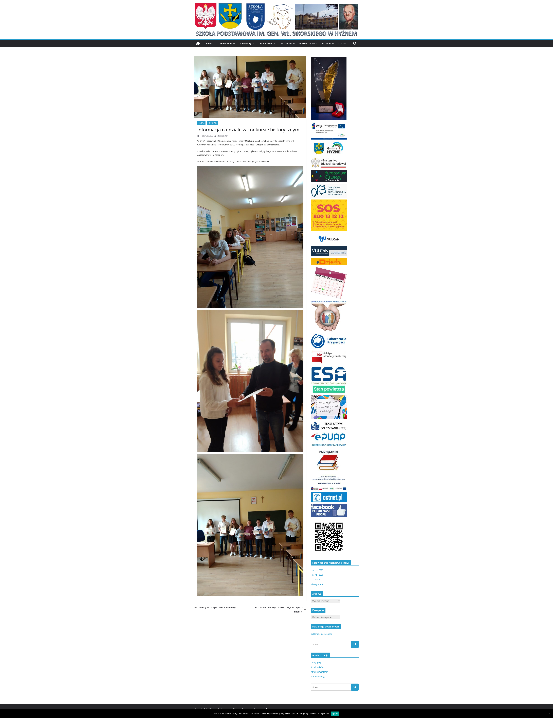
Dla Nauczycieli (307, 43)
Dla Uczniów (286, 43)
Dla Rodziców (265, 43)
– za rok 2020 (317, 574)
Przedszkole (226, 43)
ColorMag (258, 709)
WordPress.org (317, 676)
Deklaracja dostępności (322, 634)
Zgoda (335, 713)
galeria (201, 123)
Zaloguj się (316, 662)
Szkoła (209, 43)
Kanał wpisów (317, 667)
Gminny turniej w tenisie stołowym (217, 607)
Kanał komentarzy (319, 671)
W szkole (326, 43)
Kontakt (342, 43)
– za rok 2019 (317, 570)
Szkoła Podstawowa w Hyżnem (226, 709)
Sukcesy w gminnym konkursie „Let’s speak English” (279, 609)
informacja (212, 123)
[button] (214, 44)
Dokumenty (245, 43)
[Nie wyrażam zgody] (549, 713)
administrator (222, 136)
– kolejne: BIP (317, 584)
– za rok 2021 (317, 579)
